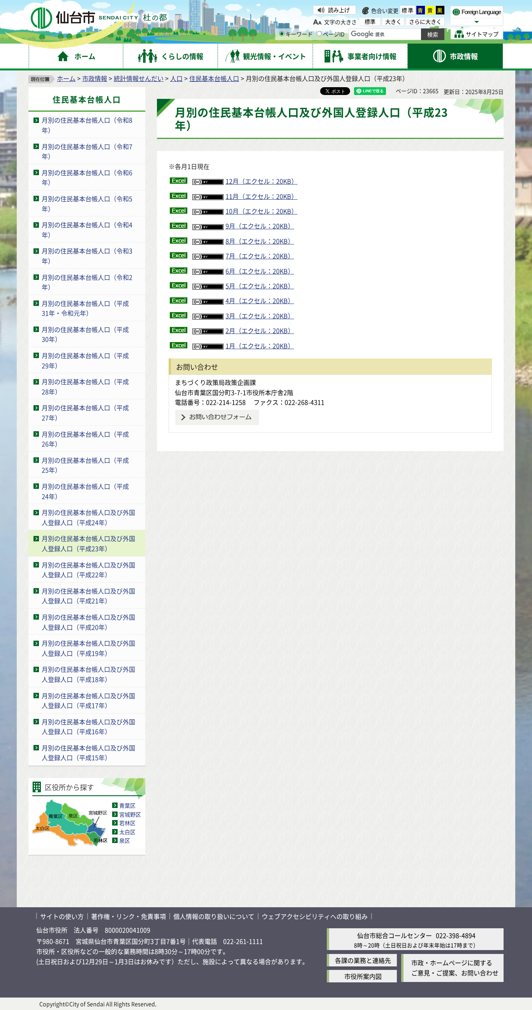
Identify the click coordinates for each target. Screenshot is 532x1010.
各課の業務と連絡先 (363, 960)
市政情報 (94, 78)
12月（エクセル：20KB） (261, 181)
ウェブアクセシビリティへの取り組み (315, 916)
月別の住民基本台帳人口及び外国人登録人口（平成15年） (88, 752)
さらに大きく (425, 21)
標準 (408, 10)
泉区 (124, 840)
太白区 (127, 832)
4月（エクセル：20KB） (259, 300)
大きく (393, 21)
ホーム (66, 78)
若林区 (127, 823)
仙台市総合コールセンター (394, 935)
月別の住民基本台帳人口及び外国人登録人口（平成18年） (88, 674)
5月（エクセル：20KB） (259, 285)
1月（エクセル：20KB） (259, 345)
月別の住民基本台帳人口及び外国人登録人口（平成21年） (88, 596)
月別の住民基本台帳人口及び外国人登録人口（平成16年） (88, 726)
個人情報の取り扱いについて (213, 916)
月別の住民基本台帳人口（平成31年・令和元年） (85, 308)
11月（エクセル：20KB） (261, 196)
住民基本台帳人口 (214, 78)
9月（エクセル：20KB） (259, 225)
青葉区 (127, 805)
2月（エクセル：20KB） (259, 330)
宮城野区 (130, 814)
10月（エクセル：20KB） (261, 211)
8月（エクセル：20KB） (259, 241)
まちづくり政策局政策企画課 (215, 382)
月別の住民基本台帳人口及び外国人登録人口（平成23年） (88, 543)
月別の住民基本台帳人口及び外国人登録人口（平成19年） (88, 648)
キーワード (299, 34)
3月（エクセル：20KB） (259, 315)
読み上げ (339, 10)
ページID (334, 34)
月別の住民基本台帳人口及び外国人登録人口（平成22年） (88, 570)
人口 (176, 78)
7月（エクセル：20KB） (259, 255)
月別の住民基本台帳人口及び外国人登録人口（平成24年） (88, 517)
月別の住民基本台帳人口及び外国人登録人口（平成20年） (88, 622)
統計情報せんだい (139, 78)
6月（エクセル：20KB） (259, 271)
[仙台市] (99, 18)
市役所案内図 (363, 976)
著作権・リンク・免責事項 (128, 916)
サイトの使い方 (62, 916)
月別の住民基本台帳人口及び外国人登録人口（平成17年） (88, 700)
